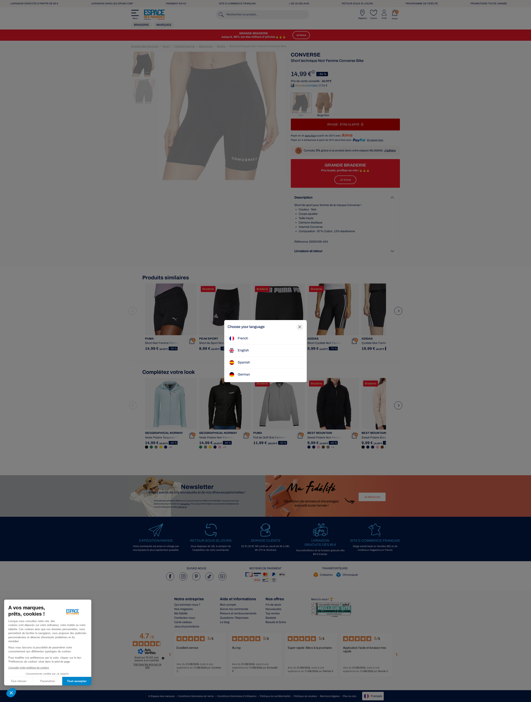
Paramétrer (47, 681)
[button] (11, 693)
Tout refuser (19, 681)
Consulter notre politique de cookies (28, 667)
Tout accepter (76, 681)
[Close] (299, 327)
